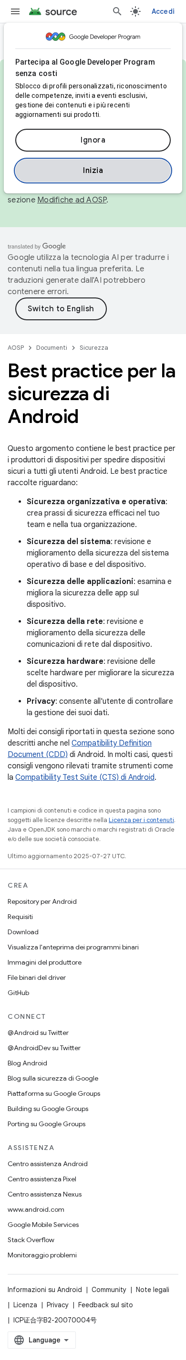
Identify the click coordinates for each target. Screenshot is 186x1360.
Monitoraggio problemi (42, 1255)
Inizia (93, 170)
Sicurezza (94, 348)
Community (109, 1289)
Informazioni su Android (45, 1289)
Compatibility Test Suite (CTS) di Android (85, 777)
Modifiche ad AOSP (71, 200)
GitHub (18, 992)
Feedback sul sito (105, 1305)
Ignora (93, 140)
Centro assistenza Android (48, 1163)
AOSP (16, 348)
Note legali (152, 1289)
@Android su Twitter (38, 1032)
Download (23, 932)
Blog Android (27, 1063)
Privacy (58, 1305)
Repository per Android (42, 901)
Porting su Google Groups (46, 1124)
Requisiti (20, 916)
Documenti (51, 348)
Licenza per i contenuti (141, 820)
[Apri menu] (15, 11)
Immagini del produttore (45, 962)
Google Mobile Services (43, 1224)
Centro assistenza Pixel (42, 1179)
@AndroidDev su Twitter (44, 1048)
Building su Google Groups (48, 1108)
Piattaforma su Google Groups (54, 1093)
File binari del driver (37, 977)
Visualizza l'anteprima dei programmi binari (73, 947)
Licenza (25, 1305)
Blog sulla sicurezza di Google (53, 1078)
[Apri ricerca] (117, 11)
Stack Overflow (31, 1239)
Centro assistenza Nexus (45, 1194)
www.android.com (36, 1209)
